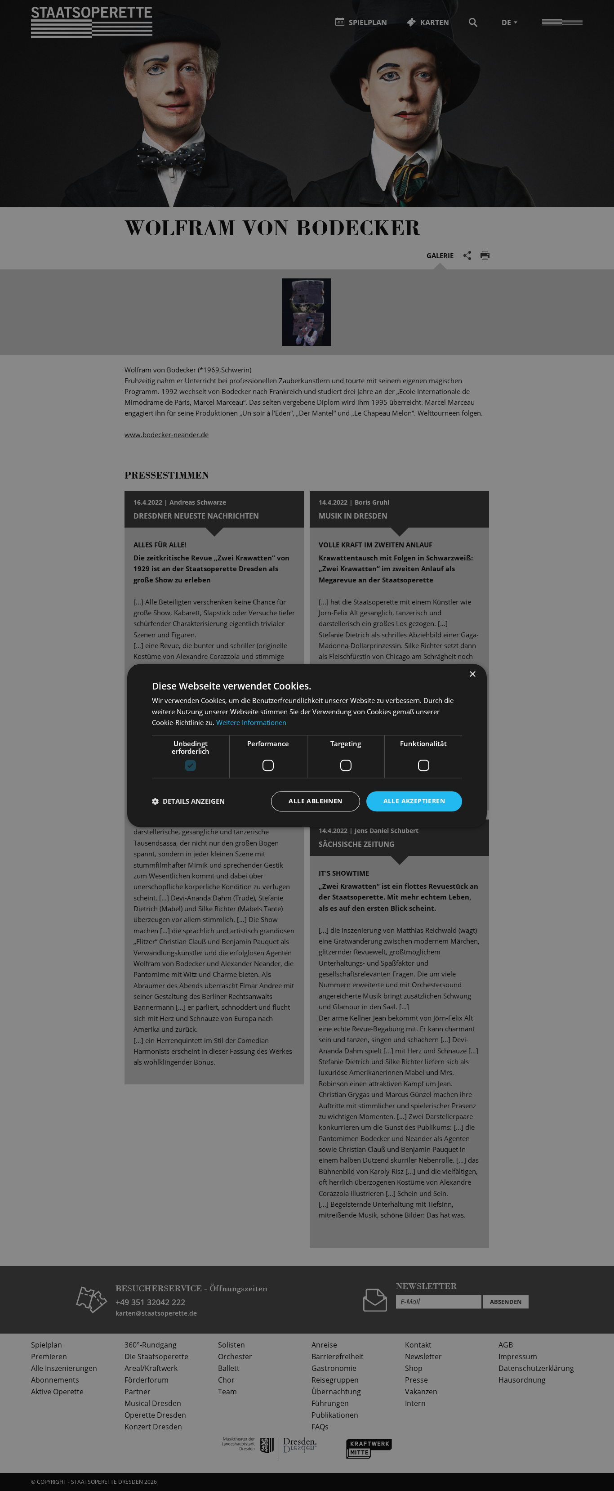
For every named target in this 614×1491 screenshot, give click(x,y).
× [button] (472, 674)
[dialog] (307, 745)
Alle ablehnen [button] (315, 801)
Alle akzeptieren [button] (414, 801)
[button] (188, 801)
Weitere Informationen (251, 722)
